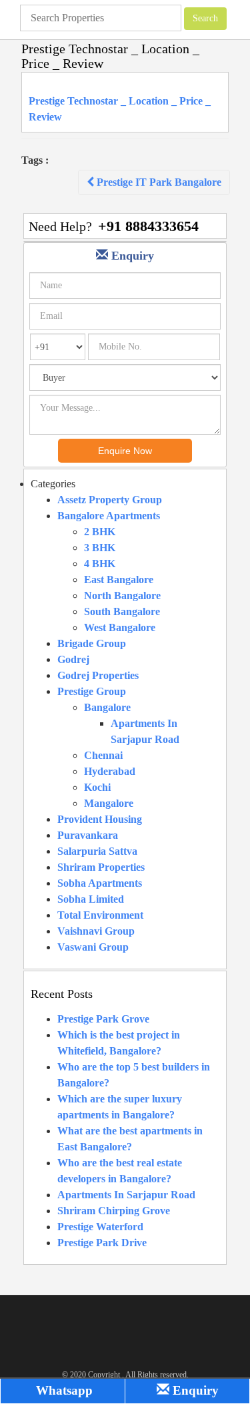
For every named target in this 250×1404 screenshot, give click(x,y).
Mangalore (108, 803)
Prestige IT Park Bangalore (157, 182)
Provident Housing (99, 819)
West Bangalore (119, 627)
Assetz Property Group (109, 499)
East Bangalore (118, 579)
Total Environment (100, 915)
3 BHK (99, 547)
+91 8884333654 (148, 226)
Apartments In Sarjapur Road (126, 1194)
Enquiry (194, 1390)
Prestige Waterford (100, 1226)
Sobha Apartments (99, 883)
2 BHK (99, 531)
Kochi (97, 787)
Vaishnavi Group (96, 931)
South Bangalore (122, 611)
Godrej (73, 659)
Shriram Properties (101, 867)
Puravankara (87, 835)
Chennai (103, 755)
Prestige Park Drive (102, 1242)
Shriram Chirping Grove (113, 1210)
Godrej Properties (98, 675)
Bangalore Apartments (108, 515)
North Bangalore (122, 595)
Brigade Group (91, 643)
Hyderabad (109, 771)
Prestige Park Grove (103, 1019)
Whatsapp (63, 1390)
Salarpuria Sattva (97, 851)
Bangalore (107, 707)
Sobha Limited (90, 899)
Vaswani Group (93, 947)
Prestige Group (91, 691)
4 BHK (99, 563)
